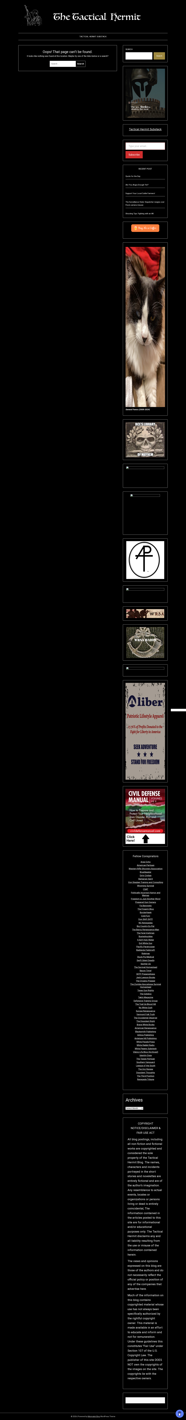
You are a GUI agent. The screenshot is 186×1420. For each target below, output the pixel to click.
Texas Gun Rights (145, 990)
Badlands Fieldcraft (145, 950)
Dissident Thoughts (145, 1072)
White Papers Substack (146, 1048)
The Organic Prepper (145, 981)
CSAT (145, 889)
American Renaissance (145, 1028)
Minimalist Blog (94, 1416)
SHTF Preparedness (145, 974)
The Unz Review (145, 1069)
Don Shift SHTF (145, 919)
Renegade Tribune (145, 1079)
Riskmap (146, 953)
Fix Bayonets (146, 905)
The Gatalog (145, 994)
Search (129, 49)
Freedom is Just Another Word (145, 899)
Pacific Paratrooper (145, 946)
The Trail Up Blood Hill (145, 1004)
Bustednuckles (146, 936)
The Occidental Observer (145, 1018)
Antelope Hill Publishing (146, 1038)
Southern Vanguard (145, 1062)
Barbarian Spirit (145, 879)
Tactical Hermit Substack (93, 36)
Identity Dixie (145, 1055)
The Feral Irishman (145, 933)
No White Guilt (145, 1007)
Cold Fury (145, 916)
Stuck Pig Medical (145, 957)
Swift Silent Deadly (145, 960)
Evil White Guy (145, 943)
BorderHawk (145, 912)
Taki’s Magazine (145, 997)
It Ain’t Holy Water (145, 940)
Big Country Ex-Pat (145, 926)
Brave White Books (145, 1024)
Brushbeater (145, 872)
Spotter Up (146, 964)
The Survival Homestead (145, 967)
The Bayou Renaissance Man (145, 929)
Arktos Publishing (145, 1035)
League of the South (145, 1065)
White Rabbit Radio (145, 1045)
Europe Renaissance (145, 1011)
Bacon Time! (145, 970)
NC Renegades (146, 923)
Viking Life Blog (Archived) (145, 1052)
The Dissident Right (145, 1021)
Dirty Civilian (145, 875)
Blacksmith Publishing (145, 1031)
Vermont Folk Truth (146, 1014)
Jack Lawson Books (145, 977)
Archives (134, 1100)
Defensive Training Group (146, 1000)
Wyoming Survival (145, 885)
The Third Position (145, 1076)
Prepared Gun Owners (145, 902)
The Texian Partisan (145, 1059)
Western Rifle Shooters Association (145, 868)
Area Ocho (146, 862)
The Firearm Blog (146, 909)
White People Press (145, 1041)
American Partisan (145, 865)
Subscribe (134, 154)
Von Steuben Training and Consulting (145, 882)
